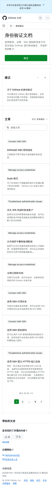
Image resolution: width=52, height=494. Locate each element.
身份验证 (20, 26)
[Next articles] (45, 77)
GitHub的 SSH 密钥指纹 (19, 150)
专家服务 (6, 483)
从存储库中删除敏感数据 (19, 241)
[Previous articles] (38, 77)
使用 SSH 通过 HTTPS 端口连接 (23, 361)
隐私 (32, 480)
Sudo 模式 (12, 178)
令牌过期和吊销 (15, 273)
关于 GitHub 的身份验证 (19, 89)
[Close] (43, 4)
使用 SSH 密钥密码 (17, 330)
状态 (38, 480)
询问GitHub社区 (12, 455)
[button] (10, 401)
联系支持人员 (11, 459)
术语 (26, 480)
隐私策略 (5, 442)
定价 (45, 480)
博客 (15, 483)
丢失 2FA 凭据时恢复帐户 (20, 210)
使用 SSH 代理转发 (17, 301)
